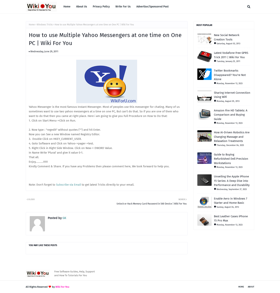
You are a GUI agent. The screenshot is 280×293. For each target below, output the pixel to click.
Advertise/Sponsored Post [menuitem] (152, 6)
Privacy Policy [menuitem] (101, 6)
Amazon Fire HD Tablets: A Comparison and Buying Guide (230, 115)
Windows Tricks (45, 24)
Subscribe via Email (68, 184)
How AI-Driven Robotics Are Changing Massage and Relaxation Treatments (232, 137)
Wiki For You (62, 286)
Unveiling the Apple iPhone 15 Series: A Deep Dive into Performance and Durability (232, 181)
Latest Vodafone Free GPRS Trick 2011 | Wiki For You (231, 55)
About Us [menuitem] (81, 6)
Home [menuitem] (66, 6)
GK (64, 218)
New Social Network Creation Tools (226, 37)
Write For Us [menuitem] (123, 6)
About (251, 287)
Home (32, 24)
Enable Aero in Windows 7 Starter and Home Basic (230, 201)
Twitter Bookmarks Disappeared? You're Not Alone (230, 75)
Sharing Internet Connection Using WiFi (232, 95)
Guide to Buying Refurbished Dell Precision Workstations (231, 159)
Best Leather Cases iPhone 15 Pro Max (231, 218)
